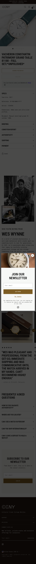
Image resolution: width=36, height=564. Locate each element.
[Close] (32, 255)
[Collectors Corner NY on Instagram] (18, 307)
